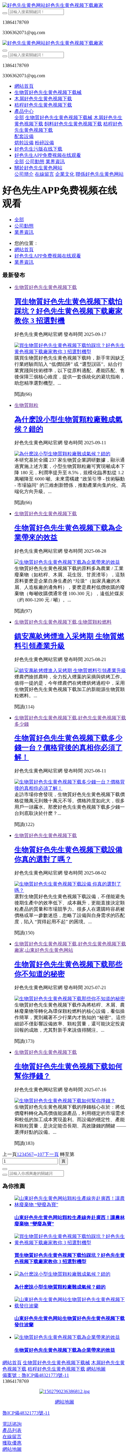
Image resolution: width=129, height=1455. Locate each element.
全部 (19, 117)
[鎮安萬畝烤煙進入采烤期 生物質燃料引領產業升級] (70, 670)
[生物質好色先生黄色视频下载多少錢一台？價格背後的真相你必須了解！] (70, 788)
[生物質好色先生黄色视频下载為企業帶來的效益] (67, 562)
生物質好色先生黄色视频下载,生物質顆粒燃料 (63, 622)
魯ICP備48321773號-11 (26, 1412)
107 (40, 1154)
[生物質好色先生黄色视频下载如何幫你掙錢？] (64, 1100)
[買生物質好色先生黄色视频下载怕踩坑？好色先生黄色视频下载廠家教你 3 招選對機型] (70, 1242)
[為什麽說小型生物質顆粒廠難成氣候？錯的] (62, 453)
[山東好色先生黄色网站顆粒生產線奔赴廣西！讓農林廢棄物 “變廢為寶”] (70, 1204)
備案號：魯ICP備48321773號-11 (35, 1375)
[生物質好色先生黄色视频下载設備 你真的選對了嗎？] (70, 890)
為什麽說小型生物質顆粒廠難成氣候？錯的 (60, 1286)
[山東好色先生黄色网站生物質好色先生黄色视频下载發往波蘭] (70, 1305)
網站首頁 (24, 86)
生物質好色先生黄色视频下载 (45, 287)
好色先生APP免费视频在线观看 (47, 255)
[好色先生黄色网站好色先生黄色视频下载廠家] (64, 5)
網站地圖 (64, 1401)
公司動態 (24, 225)
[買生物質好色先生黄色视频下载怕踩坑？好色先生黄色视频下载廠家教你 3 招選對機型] (70, 351)
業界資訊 (24, 232)
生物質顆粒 (26, 405)
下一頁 (51, 1154)
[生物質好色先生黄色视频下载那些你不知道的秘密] (69, 998)
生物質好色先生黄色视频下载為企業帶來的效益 (64, 1350)
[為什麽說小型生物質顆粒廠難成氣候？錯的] (62, 1274)
